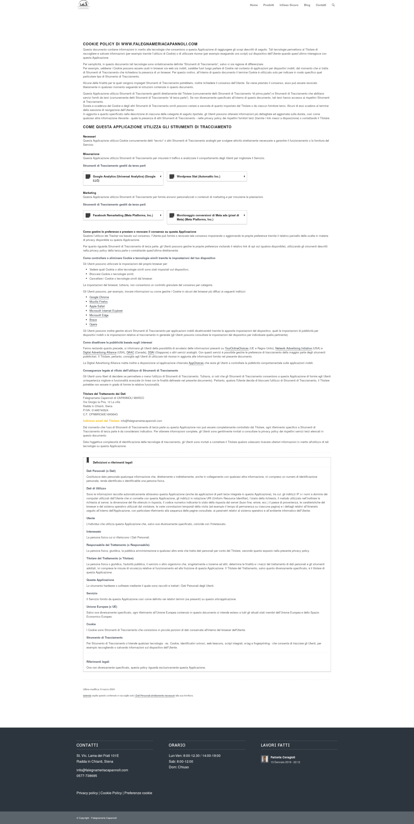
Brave (93, 320)
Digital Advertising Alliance (99, 352)
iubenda (87, 695)
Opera (93, 324)
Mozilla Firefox (98, 301)
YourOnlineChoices (237, 348)
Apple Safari (97, 306)
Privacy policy (87, 792)
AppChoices (196, 363)
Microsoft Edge (98, 315)
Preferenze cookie (138, 792)
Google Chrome (99, 297)
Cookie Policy (111, 792)
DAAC (130, 352)
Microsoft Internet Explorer (106, 310)
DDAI (151, 352)
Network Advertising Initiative (293, 348)
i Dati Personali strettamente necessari (155, 695)
